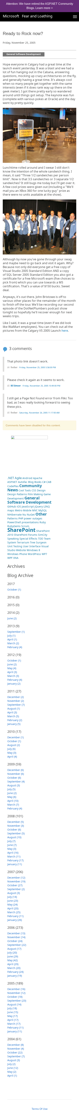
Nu (24, 514)
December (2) (15, 697)
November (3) (15, 825)
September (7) (16, 704)
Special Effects (28, 538)
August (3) (13, 785)
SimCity (42, 534)
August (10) (14, 837)
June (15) (12, 1012)
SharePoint (21, 529)
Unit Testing (14, 546)
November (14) (16, 937)
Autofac (22, 482)
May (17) (12, 1016)
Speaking (13, 538)
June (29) (12, 956)
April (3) (12, 672)
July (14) (12, 897)
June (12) (12, 1068)
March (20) (13, 968)
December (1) (15, 737)
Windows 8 (33, 550)
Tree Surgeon (38, 542)
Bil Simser (16, 385)
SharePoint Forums (25, 534)
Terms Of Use (40, 1108)
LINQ (47, 506)
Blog (31, 482)
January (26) (14, 920)
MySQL (42, 510)
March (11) (13, 856)
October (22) (14, 1052)
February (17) (15, 860)
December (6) (15, 770)
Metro (18, 510)
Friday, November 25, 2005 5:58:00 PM (37, 367)
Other (41, 514)
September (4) (16, 781)
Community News (24, 487)
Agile (18, 478)
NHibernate (14, 514)
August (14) (14, 1004)
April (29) (12, 964)
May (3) (11, 752)
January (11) (14, 864)
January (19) (14, 975)
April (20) (12, 908)
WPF (9, 558)
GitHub (11, 506)
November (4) (15, 1048)
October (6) (14, 777)
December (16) (16, 989)
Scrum (25, 526)
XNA (15, 558)
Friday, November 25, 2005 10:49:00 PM (41, 385)
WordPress (34, 554)
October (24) (14, 941)
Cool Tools (25, 490)
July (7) (11, 841)
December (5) (15, 822)
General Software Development (23, 54)
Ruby (43, 522)
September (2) (16, 889)
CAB (48, 482)
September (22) (16, 945)
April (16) (12, 852)
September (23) (16, 1000)
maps (10, 510)
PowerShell (14, 522)
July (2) (11, 1064)
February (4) (14, 647)
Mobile (27, 510)
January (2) (13, 683)
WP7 (44, 554)
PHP (20, 518)
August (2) (13, 745)
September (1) (16, 631)
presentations (30, 522)
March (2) (13, 643)
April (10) (12, 800)
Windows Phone (17, 554)
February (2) (14, 720)
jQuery (39, 506)
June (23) (12, 900)
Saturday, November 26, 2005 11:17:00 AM (39, 412)
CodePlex (13, 486)
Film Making (35, 494)
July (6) (11, 749)
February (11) (15, 916)
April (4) (12, 756)
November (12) (16, 993)
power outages (33, 518)
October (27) (14, 885)
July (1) (11, 635)
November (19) (16, 881)
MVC (35, 510)
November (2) (15, 701)
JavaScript (28, 506)
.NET (10, 478)
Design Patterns (17, 494)
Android (27, 478)
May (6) (11, 797)
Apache (37, 478)
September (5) (16, 833)
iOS (19, 506)
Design (41, 490)
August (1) (13, 708)
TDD (40, 538)
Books (38, 482)
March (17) (13, 1023)
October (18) (14, 996)
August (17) (14, 948)
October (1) (14, 589)
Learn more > (44, 8)
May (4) (11, 668)
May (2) (11, 1071)
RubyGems (14, 526)
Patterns (12, 518)
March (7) (13, 804)
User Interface (32, 546)
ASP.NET (12, 482)
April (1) (12, 639)
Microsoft (11, 16)
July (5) (11, 789)
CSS (34, 490)
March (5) (13, 716)
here (65, 331)
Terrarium (23, 542)
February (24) (15, 972)
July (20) (12, 952)
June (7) (12, 845)
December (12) (16, 877)
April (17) (12, 1020)
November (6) (15, 774)
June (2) (12, 618)
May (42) (12, 960)
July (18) (12, 1008)
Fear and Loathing (37, 16)
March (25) (13, 912)
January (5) (13, 724)
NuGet (31, 514)
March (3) (13, 676)
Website (21, 550)
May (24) (12, 904)
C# (44, 482)
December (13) (16, 933)
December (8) (15, 1044)
